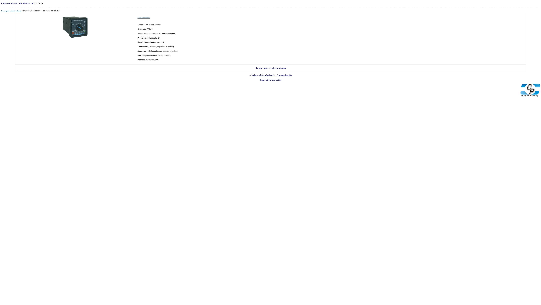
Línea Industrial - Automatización (17, 3)
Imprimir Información (270, 80)
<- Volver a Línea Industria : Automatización (270, 75)
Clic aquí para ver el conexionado (270, 68)
